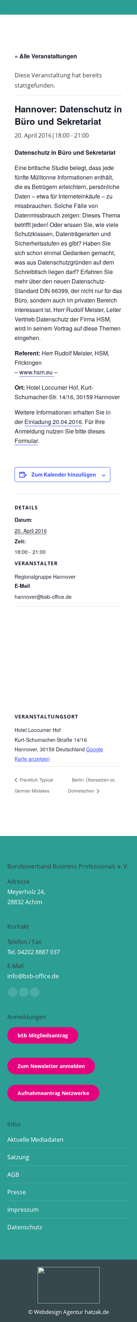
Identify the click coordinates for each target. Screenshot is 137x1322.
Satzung (18, 1157)
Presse (16, 1192)
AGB (13, 1175)
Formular (26, 440)
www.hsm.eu (36, 372)
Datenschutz (24, 1227)
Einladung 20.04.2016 (53, 421)
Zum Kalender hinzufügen (63, 474)
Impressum (23, 1210)
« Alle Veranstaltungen (46, 56)
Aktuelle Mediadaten (35, 1140)
